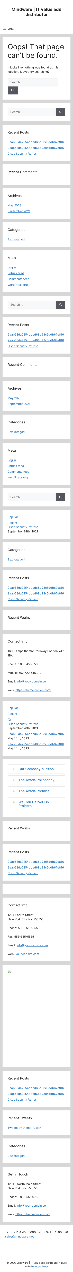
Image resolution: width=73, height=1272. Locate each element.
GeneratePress (39, 1266)
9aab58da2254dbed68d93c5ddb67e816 (36, 142)
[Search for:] (33, 82)
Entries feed (16, 273)
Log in (12, 267)
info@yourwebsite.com (32, 945)
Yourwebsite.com (27, 954)
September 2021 (19, 211)
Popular (13, 517)
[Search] (13, 90)
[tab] (36, 769)
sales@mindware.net (19, 1236)
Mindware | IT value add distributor (36, 12)
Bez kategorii (16, 239)
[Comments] (9, 719)
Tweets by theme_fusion (24, 1127)
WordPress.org (18, 284)
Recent (12, 522)
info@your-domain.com (32, 681)
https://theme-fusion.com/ (33, 690)
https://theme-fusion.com (32, 1214)
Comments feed (19, 279)
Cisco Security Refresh (23, 153)
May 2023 (14, 205)
